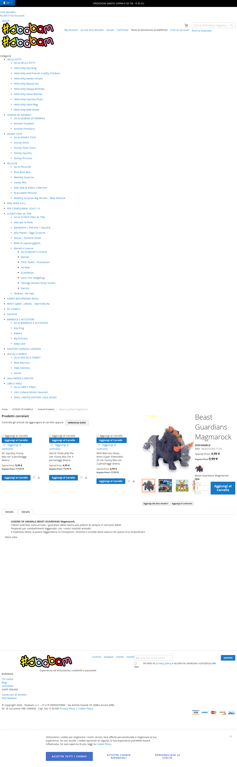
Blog (4, 682)
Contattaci (8, 686)
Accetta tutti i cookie (69, 756)
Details (9, 511)
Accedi (110, 30)
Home (5, 409)
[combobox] (213, 25)
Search (6, 20)
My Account (71, 30)
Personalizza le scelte (167, 756)
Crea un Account (179, 30)
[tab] (9, 512)
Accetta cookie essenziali (119, 756)
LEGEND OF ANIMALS (22, 409)
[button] (33, 478)
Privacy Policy (67, 708)
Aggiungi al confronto (182, 503)
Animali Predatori (46, 409)
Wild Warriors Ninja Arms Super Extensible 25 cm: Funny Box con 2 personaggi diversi (109, 458)
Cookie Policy (85, 708)
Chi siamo (7, 679)
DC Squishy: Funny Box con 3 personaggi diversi (14, 457)
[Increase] (198, 492)
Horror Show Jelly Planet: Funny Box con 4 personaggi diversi (61, 457)
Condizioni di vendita (14, 694)
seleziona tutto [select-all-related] (77, 422)
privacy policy (163, 663)
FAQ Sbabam (9, 698)
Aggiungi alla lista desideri (155, 503)
